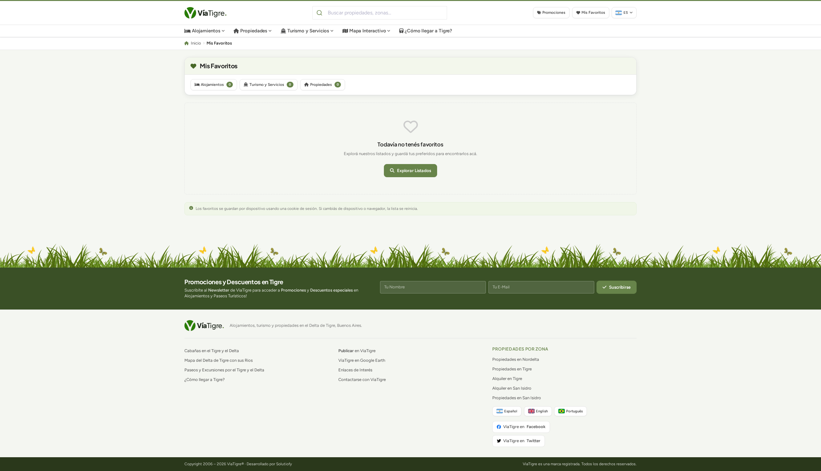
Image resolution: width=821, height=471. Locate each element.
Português (574, 411)
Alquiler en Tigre (507, 378)
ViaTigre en (524, 426)
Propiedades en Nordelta (515, 359)
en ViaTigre (357, 350)
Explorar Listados (414, 170)
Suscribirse (620, 287)
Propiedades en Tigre (512, 369)
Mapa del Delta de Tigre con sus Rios (218, 360)
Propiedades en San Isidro (516, 397)
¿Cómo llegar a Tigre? (428, 31)
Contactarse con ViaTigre (362, 379)
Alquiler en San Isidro (511, 388)
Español (510, 411)
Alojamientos (206, 31)
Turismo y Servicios (308, 31)
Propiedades (253, 31)
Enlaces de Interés (355, 370)
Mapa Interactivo (367, 31)
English (542, 411)
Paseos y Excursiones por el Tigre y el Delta (224, 370)
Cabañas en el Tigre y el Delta (211, 350)
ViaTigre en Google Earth (361, 360)
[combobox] (379, 13)
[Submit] (320, 12)
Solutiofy (284, 464)
